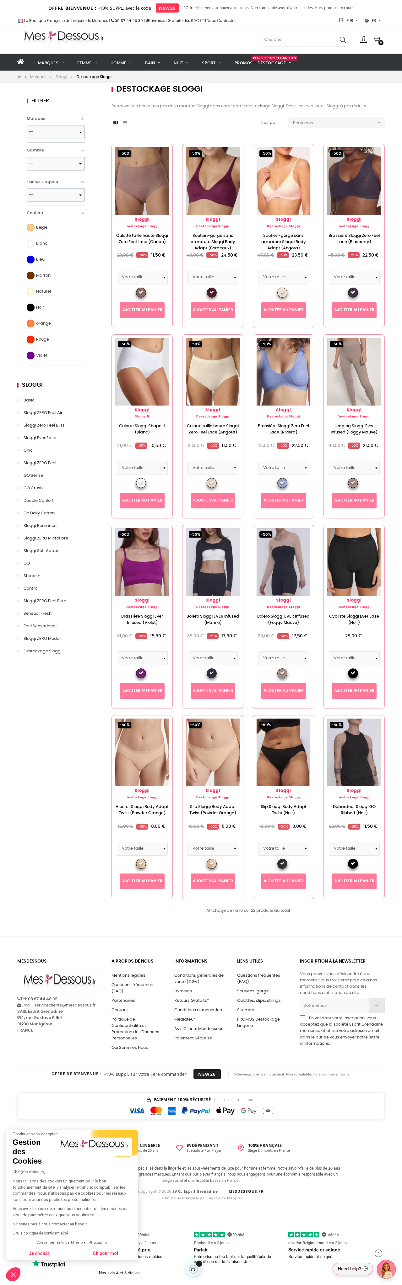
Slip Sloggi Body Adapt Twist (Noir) (284, 810)
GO (27, 563)
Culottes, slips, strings (259, 1001)
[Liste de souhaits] (158, 159)
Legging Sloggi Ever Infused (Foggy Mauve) (354, 429)
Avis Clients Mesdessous (198, 1029)
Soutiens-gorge (253, 991)
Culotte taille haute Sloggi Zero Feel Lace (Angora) (213, 429)
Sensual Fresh (38, 614)
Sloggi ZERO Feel (40, 463)
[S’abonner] (377, 1005)
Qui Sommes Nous (129, 1048)
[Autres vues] (167, 152)
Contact (119, 1010)
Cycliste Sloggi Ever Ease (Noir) (354, 619)
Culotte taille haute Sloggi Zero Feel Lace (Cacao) (142, 239)
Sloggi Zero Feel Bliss (44, 425)
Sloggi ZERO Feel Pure (45, 601)
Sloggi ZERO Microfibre (46, 538)
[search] (343, 40)
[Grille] (115, 123)
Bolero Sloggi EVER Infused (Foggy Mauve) (283, 619)
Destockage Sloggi (43, 651)
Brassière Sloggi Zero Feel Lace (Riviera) (283, 429)
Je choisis (39, 1253)
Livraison (183, 991)
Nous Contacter (221, 21)
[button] (13, 1274)
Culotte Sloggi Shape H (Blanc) (142, 429)
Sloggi (32, 385)
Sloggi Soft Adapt (41, 551)
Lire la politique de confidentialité (40, 1233)
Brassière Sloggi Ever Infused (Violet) (142, 619)
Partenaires (123, 1001)
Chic (28, 451)
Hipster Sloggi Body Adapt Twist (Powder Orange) (142, 810)
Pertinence (337, 122)
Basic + (31, 400)
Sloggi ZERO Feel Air (43, 413)
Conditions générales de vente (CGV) (199, 979)
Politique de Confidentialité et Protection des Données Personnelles (135, 1028)
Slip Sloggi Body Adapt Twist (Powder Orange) (212, 810)
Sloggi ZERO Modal (42, 639)
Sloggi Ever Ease (40, 438)
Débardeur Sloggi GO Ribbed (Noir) (354, 810)
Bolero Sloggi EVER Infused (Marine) (213, 619)
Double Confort (39, 501)
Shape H (32, 576)
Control (31, 589)
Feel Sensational (40, 626)
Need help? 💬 (353, 1268)
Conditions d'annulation (198, 1010)
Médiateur (184, 1019)
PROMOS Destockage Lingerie (258, 1022)
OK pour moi (105, 1253)
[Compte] (363, 39)
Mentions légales (128, 976)
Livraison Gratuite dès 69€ (174, 21)
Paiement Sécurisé (193, 1038)
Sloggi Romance (40, 526)
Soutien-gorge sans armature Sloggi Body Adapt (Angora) (283, 242)
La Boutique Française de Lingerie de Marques (65, 21)
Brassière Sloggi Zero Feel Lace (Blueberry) (354, 239)
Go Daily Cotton (39, 513)
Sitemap (245, 1010)
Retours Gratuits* (191, 1001)
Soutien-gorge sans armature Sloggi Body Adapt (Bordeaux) (213, 242)
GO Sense (33, 476)
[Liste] (125, 123)
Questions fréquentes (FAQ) (133, 988)
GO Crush (33, 488)
